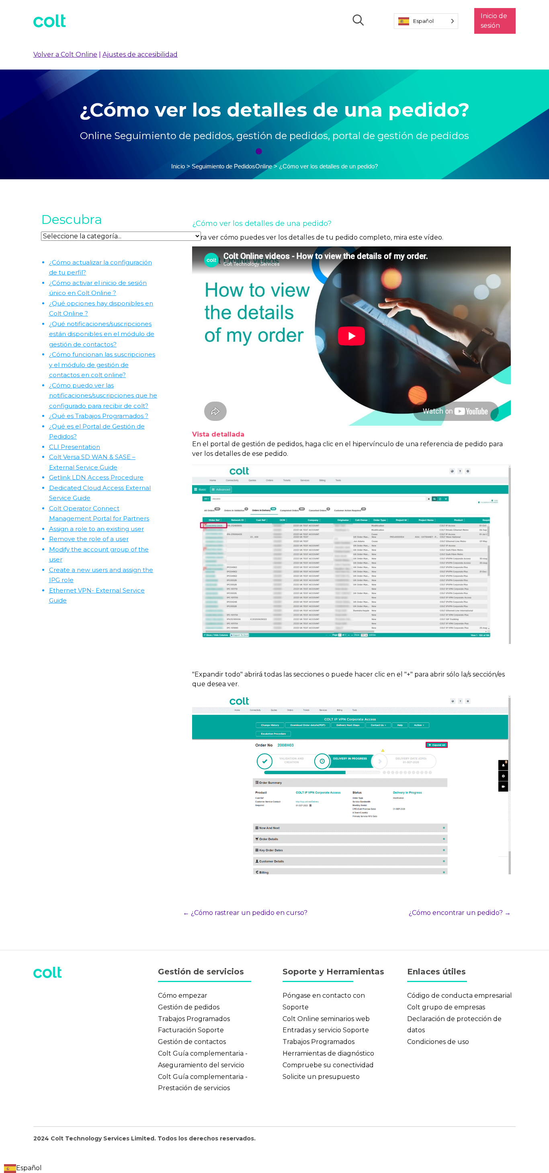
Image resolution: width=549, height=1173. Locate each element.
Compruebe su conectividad (328, 1065)
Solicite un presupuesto (321, 1077)
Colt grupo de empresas (446, 1007)
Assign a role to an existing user (96, 529)
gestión (254, 135)
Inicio (178, 166)
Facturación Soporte (191, 1030)
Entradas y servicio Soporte (326, 1030)
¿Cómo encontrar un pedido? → (460, 913)
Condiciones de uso (438, 1042)
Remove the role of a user (89, 539)
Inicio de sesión (494, 20)
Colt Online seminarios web (326, 1019)
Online (97, 135)
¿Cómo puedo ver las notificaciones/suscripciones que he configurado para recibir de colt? (103, 395)
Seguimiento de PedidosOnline (233, 166)
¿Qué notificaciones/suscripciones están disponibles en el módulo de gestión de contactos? (101, 334)
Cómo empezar (182, 995)
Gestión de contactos (192, 1042)
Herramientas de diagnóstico (328, 1053)
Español (29, 1168)
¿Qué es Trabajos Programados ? (98, 416)
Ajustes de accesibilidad (140, 54)
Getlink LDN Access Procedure (96, 477)
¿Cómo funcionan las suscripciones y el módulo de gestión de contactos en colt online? (102, 365)
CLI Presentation (74, 447)
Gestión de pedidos (188, 1007)
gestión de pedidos (423, 135)
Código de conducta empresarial (459, 995)
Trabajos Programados (194, 1019)
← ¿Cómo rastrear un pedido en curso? (245, 913)
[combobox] (23, 1168)
